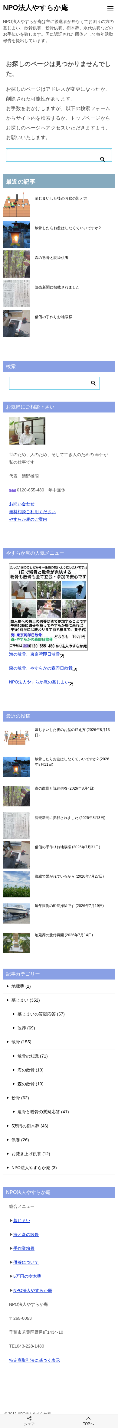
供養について (26, 1262)
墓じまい (21, 1220)
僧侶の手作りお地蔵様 (53, 317)
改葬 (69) (26, 1027)
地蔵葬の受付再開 (63, 935)
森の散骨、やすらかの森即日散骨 (41, 668)
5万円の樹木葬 (27, 1276)
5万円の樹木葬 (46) (29, 1125)
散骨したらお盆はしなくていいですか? (68, 228)
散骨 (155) (21, 1041)
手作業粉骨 (23, 1248)
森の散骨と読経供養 (52, 258)
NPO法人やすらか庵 (35, 7)
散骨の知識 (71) (33, 1056)
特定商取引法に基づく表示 (34, 1360)
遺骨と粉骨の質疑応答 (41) (43, 1111)
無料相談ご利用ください (32, 511)
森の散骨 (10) (31, 1083)
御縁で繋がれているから (69, 876)
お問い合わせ (21, 503)
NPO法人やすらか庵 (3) (34, 1167)
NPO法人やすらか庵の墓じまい (39, 682)
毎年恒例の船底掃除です (69, 906)
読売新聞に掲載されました (57, 287)
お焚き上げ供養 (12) (30, 1153)
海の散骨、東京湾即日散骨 (34, 654)
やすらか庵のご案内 (28, 519)
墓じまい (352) (25, 1000)
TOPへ (88, 1424)
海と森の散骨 (26, 1234)
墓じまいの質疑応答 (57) (41, 1014)
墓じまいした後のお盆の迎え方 (61, 198)
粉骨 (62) (20, 1097)
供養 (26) (20, 1139)
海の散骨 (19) (31, 1070)
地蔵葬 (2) (21, 986)
